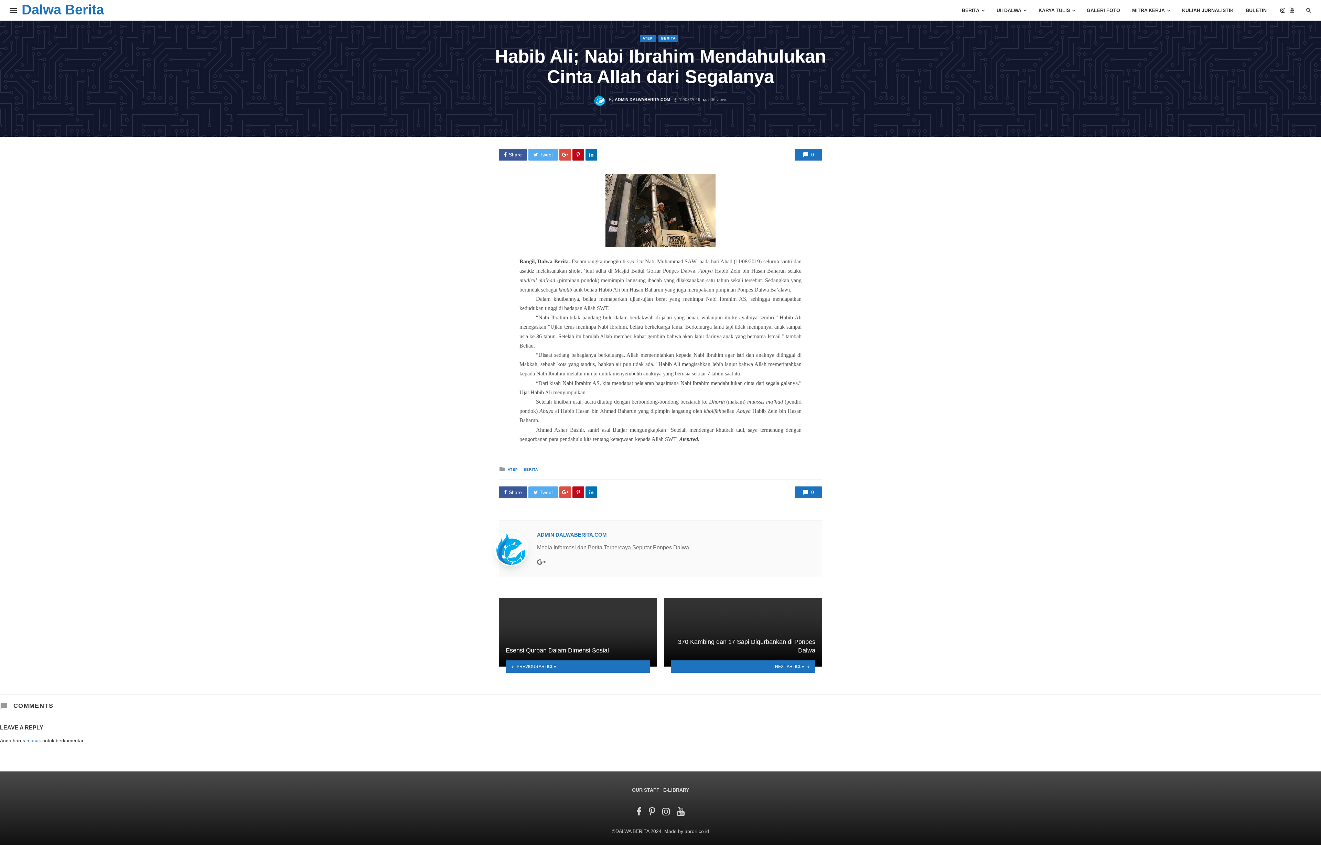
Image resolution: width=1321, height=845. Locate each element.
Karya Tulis (1054, 10)
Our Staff (645, 790)
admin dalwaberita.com (642, 99)
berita (668, 38)
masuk (33, 740)
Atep (648, 38)
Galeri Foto (1103, 10)
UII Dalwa (1009, 10)
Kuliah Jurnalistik (1208, 10)
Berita (970, 10)
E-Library (676, 790)
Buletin (1256, 10)
